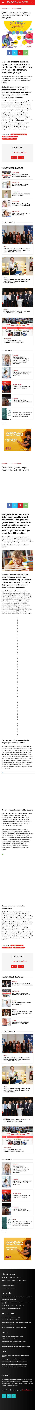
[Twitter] (15, 52)
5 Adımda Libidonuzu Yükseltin (8, 1285)
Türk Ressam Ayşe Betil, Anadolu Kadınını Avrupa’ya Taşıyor (14, 1324)
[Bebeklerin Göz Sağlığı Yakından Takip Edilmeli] (6, 203)
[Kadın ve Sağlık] (10, 152)
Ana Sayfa (6, 8)
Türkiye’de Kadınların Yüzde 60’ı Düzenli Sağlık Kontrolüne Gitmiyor (16, 1346)
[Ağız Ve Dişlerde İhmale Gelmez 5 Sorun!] (6, 213)
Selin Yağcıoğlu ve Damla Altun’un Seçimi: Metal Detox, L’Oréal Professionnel (17, 1296)
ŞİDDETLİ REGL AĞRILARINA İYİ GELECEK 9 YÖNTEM (14, 1280)
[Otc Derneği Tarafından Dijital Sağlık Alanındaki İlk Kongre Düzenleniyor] (17, 266)
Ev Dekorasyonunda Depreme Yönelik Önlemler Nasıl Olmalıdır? (14, 1361)
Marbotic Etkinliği (9, 136)
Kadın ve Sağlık (20, 152)
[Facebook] (9, 52)
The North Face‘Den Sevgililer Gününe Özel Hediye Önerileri (14, 1366)
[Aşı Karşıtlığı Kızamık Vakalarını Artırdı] (6, 184)
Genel (5, 246)
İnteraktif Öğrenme (19, 134)
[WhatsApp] (25, 52)
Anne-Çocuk (16, 8)
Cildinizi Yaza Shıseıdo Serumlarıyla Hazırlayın (11, 1308)
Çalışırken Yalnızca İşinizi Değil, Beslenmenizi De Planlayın (22, 374)
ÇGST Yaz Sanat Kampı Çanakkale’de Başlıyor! (14, 341)
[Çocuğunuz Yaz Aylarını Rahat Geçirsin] (6, 194)
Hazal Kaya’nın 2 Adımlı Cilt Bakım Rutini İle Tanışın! (13, 1305)
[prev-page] (3, 423)
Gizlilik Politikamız (27, 1390)
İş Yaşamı (15, 355)
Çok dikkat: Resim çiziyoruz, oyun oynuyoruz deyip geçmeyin (14, 1327)
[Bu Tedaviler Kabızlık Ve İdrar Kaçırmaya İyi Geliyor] (17, 297)
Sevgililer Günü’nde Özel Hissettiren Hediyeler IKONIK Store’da (14, 1364)
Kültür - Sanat (17, 384)
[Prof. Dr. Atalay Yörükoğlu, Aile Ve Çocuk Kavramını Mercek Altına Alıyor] (6, 414)
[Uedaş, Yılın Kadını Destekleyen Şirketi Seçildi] (6, 400)
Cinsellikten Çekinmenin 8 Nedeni (8, 1288)
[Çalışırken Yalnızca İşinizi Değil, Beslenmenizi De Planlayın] (6, 373)
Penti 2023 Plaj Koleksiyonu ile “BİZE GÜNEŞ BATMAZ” (13, 1359)
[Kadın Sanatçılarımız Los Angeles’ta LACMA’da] (6, 387)
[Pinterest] (20, 52)
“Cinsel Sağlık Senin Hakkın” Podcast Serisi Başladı (12, 1277)
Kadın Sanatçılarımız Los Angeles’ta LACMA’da (11, 1319)
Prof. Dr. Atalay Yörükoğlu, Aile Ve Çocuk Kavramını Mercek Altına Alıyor (22, 414)
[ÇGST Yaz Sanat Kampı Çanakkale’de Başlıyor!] (6, 174)
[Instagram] (15, 157)
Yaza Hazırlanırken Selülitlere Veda (9, 1299)
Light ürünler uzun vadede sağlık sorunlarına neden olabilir (14, 1341)
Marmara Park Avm (9, 138)
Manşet (6, 309)
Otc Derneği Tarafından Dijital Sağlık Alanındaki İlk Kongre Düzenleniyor (17, 281)
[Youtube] (22, 157)
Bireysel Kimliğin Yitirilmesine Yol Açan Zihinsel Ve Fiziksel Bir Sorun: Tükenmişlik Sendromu (21, 360)
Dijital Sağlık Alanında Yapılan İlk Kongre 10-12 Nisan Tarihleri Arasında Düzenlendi (17, 250)
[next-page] (6, 423)
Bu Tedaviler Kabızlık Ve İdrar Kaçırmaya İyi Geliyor (17, 311)
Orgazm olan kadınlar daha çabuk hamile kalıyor (11, 1282)
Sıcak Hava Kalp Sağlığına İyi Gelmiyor (10, 1338)
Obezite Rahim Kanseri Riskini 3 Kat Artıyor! (11, 1343)
